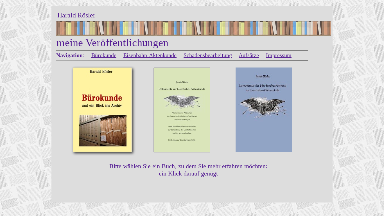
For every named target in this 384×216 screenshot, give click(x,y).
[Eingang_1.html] (102, 150)
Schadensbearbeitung (208, 55)
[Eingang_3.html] (264, 150)
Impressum (279, 55)
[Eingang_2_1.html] (182, 150)
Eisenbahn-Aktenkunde (150, 55)
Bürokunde (103, 55)
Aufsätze (249, 55)
